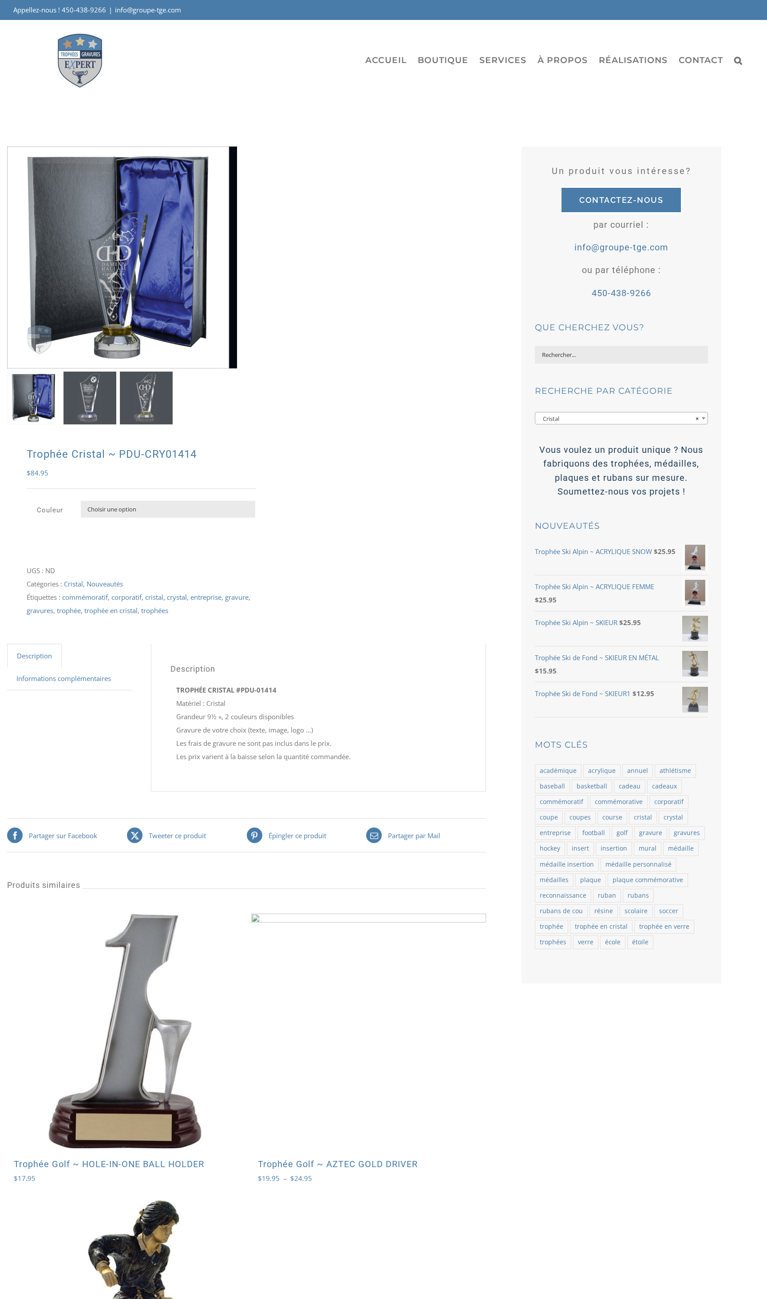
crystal (177, 597)
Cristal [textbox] (619, 419)
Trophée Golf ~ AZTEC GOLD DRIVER (338, 1164)
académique (558, 771)
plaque (590, 880)
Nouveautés (105, 583)
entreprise (205, 597)
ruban (607, 895)
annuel (637, 771)
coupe (549, 817)
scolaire (636, 911)
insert (580, 848)
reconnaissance (563, 895)
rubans (638, 895)
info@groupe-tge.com (148, 9)
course (612, 817)
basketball (592, 786)
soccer (668, 911)
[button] (738, 60)
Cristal (73, 583)
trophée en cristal (111, 610)
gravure (237, 597)
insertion (614, 848)
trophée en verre (664, 927)
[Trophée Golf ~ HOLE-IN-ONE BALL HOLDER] (124, 1031)
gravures (40, 610)
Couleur (50, 510)
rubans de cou (561, 911)
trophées (154, 610)
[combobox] (621, 418)
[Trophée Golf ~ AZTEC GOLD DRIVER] (368, 1031)
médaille (681, 848)
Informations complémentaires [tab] (63, 678)
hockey (550, 848)
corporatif (126, 597)
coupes (580, 817)
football (593, 833)
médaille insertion (567, 864)
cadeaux (664, 786)
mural (647, 848)
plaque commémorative (648, 880)
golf (622, 833)
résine (603, 911)
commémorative (619, 802)
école (613, 942)
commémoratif (85, 597)
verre (585, 942)
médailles (554, 880)
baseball (552, 786)
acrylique (602, 771)
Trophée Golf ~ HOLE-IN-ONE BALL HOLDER (109, 1164)
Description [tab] (34, 655)
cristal (154, 597)
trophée (69, 610)
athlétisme (675, 771)
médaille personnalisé (638, 864)
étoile (640, 942)
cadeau (629, 786)
